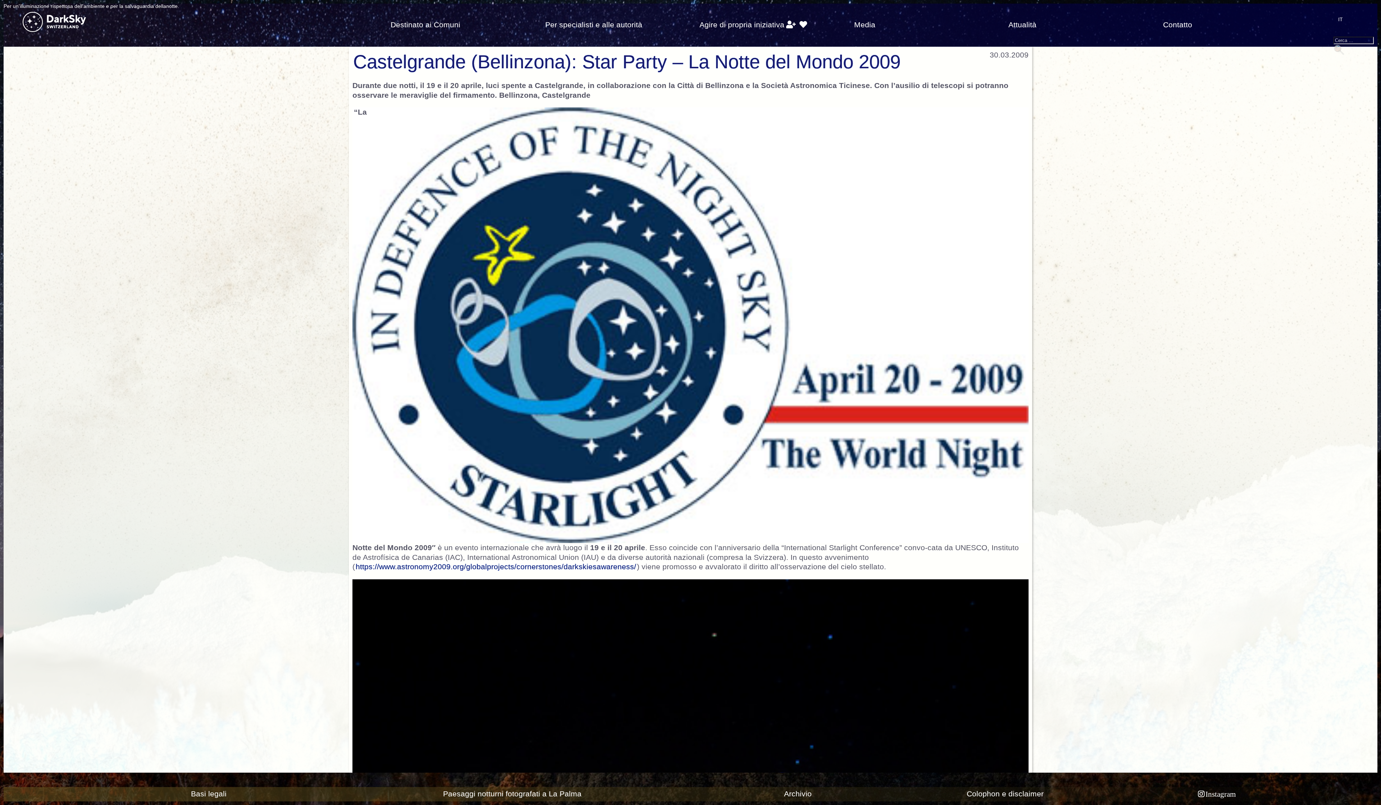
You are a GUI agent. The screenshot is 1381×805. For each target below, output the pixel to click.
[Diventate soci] (790, 24)
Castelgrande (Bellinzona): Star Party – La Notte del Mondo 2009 (627, 61)
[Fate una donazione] (803, 24)
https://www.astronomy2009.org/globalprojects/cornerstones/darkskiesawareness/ (496, 566)
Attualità (1022, 24)
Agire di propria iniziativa (741, 24)
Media (864, 24)
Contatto (1177, 24)
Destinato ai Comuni (425, 24)
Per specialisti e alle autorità (593, 24)
